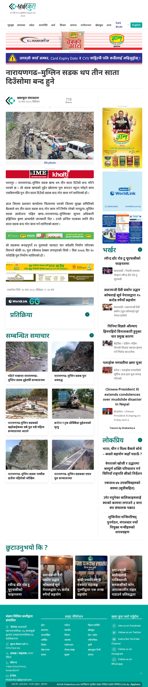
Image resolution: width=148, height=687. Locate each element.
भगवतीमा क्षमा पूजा (122, 362)
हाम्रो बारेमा (24, 684)
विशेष (43, 644)
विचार (63, 25)
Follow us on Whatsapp (121, 661)
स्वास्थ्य (67, 639)
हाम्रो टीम (15, 684)
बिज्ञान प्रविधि (94, 625)
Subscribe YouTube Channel (125, 641)
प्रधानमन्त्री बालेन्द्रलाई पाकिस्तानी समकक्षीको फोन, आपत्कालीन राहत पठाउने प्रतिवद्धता (124, 582)
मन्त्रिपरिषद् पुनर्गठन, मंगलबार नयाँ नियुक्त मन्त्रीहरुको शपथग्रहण (122, 524)
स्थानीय (67, 630)
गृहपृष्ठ (11, 25)
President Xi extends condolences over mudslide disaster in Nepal (122, 397)
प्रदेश (31, 25)
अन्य (109, 25)
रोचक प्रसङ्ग (69, 649)
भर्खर (109, 249)
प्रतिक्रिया (21, 314)
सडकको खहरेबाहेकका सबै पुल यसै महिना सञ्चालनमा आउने (26, 427)
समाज (73, 25)
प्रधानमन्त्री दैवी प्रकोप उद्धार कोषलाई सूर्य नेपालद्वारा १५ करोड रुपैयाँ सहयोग (56, 584)
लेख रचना (45, 649)
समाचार (21, 25)
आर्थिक (44, 639)
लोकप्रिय (113, 440)
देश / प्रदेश (92, 634)
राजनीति (43, 25)
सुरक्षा (67, 654)
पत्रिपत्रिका (92, 639)
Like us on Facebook (129, 625)
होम (43, 625)
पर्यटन (67, 625)
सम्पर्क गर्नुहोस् (34, 684)
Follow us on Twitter (129, 632)
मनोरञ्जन (86, 25)
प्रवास (43, 654)
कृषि (90, 644)
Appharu (135, 684)
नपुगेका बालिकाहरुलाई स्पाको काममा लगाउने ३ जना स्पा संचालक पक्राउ (122, 502)
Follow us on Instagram (121, 651)
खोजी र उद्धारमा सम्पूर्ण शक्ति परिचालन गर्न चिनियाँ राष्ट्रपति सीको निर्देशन (122, 468)
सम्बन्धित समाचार (27, 335)
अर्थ (53, 25)
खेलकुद (99, 25)
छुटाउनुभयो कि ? (27, 547)
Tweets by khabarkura (122, 428)
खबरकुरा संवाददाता (28, 98)
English (136, 25)
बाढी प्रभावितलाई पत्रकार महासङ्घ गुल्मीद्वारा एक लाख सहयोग (90, 587)
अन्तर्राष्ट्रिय (45, 634)
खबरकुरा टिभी (94, 649)
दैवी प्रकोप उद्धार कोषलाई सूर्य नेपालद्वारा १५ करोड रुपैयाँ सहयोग (122, 294)
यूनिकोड (44, 684)
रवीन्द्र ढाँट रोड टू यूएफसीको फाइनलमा (19, 589)
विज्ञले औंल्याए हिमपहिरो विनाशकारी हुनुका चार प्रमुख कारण (122, 331)
